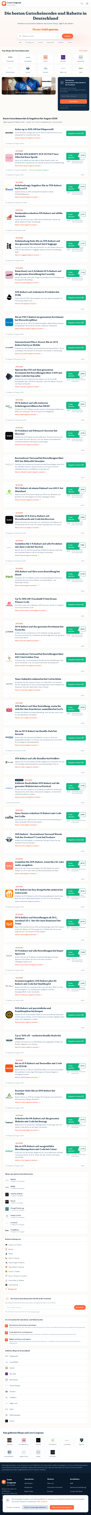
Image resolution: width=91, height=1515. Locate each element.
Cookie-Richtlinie (76, 1491)
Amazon (40, 42)
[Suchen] (82, 4)
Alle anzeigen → (84, 51)
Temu (20, 42)
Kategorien (28, 1487)
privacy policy (64, 107)
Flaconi (70, 42)
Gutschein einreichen (55, 1487)
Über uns (50, 1483)
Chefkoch (61, 42)
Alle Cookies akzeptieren (62, 1507)
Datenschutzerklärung (78, 1487)
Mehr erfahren (42, 1502)
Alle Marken (29, 1483)
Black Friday (29, 1491)
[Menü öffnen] (87, 4)
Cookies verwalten (13, 1507)
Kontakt (50, 1491)
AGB (71, 1483)
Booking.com (30, 42)
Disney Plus (50, 42)
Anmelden (73, 101)
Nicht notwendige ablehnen (35, 1507)
